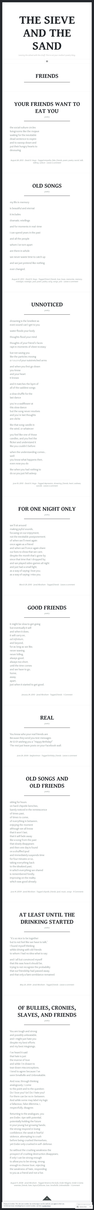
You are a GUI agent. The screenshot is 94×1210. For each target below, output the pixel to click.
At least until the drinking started (47, 918)
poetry (47, 117)
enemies (17, 1185)
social (76, 160)
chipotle (46, 892)
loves (63, 279)
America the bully (52, 1183)
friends (59, 160)
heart (71, 483)
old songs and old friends (47, 782)
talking (36, 163)
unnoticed (47, 304)
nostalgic (28, 282)
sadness (77, 483)
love (58, 279)
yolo (60, 282)
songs (55, 282)
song (50, 282)
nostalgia (19, 282)
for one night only (47, 509)
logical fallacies (39, 1185)
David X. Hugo (30, 160)
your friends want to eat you (47, 108)
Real (47, 717)
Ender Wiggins (65, 1183)
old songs (47, 185)
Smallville (54, 1185)
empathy (47, 160)
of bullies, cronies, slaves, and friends (47, 1011)
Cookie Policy (46, 1206)
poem (65, 160)
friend (47, 279)
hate (30, 1185)
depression (48, 483)
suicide (39, 486)
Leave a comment (54, 163)
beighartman (35, 756)
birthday (51, 756)
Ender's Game (77, 1183)
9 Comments (78, 892)
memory (78, 279)
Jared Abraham (39, 585)
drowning (58, 483)
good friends (47, 607)
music (63, 892)
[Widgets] (47, 1198)
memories (70, 279)
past (34, 282)
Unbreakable (64, 1185)
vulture (42, 163)
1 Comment (68, 695)
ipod (58, 892)
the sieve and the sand (47, 33)
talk (81, 160)
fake (54, 160)
